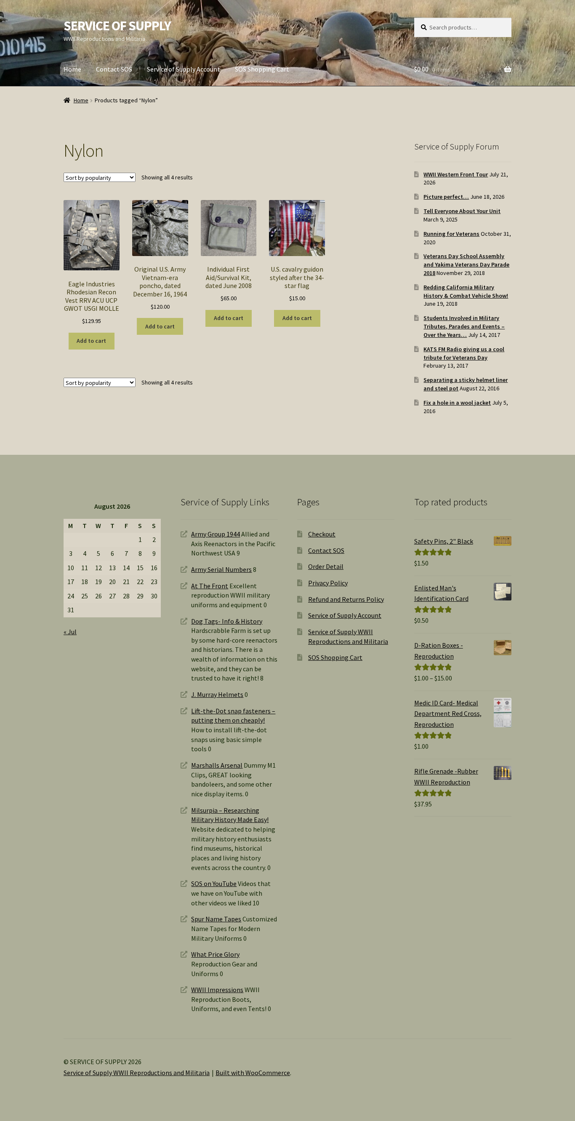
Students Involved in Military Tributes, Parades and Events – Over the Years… (464, 326)
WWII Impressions (217, 989)
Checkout (321, 534)
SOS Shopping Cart (262, 69)
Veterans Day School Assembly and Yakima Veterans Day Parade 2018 (466, 264)
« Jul (70, 631)
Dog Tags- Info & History (226, 621)
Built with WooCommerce (253, 1072)
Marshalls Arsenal (216, 765)
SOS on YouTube (214, 883)
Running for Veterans (451, 234)
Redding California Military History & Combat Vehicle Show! (465, 291)
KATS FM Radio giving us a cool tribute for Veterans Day (463, 353)
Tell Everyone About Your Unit (461, 211)
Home (72, 69)
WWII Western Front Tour (455, 174)
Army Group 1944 (215, 534)
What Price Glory (215, 954)
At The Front (209, 586)
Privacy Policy (328, 583)
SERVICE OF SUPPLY (117, 25)
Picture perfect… (446, 196)
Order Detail (325, 566)
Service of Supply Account (183, 69)
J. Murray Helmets (217, 694)
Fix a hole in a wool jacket (457, 402)
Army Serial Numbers (221, 569)
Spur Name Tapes (216, 919)
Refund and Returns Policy (346, 599)
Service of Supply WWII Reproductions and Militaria (137, 1072)
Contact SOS (114, 69)
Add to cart (91, 340)
